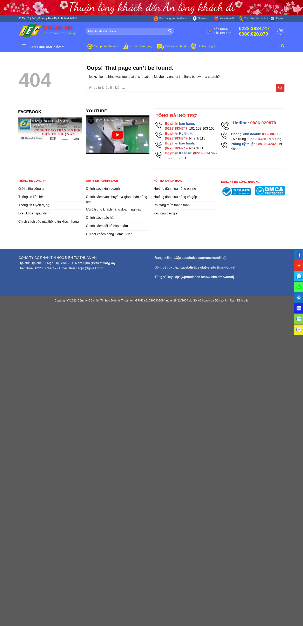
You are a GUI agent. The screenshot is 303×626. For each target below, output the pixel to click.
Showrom (203, 18)
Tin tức (280, 18)
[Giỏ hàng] (280, 31)
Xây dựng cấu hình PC (222, 31)
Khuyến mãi (227, 18)
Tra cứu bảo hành (254, 18)
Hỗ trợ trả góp (207, 46)
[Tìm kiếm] (282, 46)
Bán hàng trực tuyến (171, 18)
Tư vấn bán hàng (141, 46)
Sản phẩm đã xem (106, 46)
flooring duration (151, 309)
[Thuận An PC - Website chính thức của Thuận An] (49, 31)
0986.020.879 (253, 34)
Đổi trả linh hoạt (175, 46)
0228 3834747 (254, 28)
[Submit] (170, 31)
